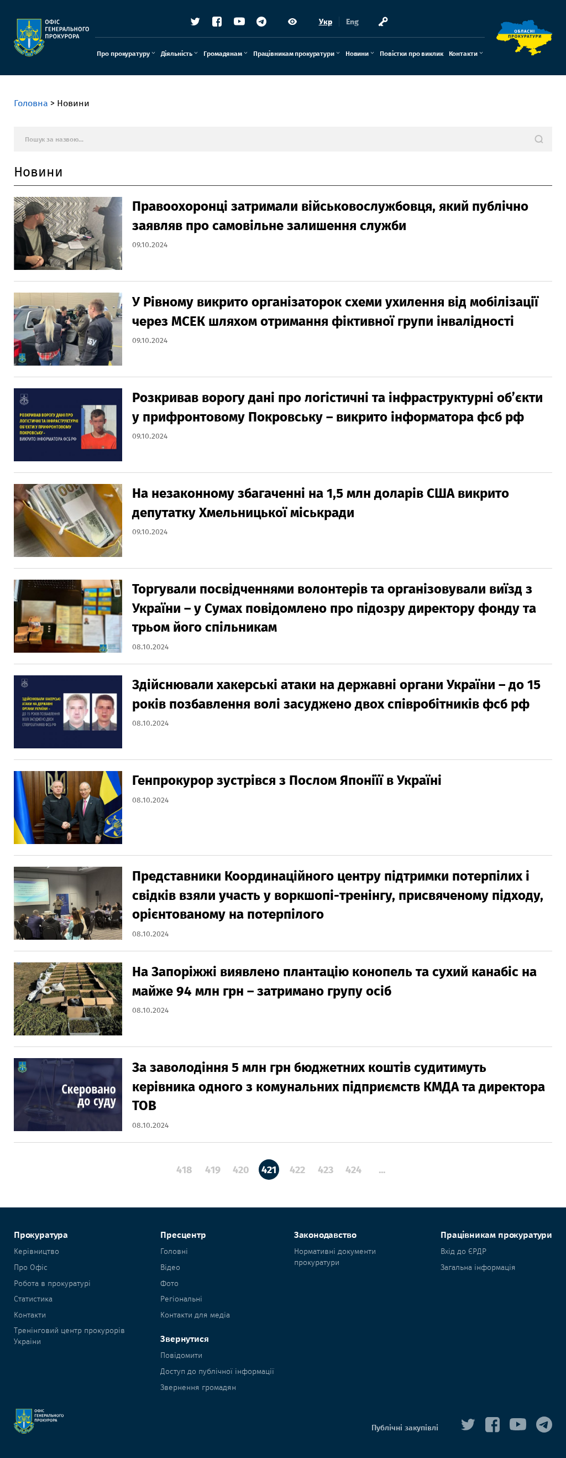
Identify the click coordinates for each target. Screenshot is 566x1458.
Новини (357, 54)
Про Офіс (31, 1267)
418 (184, 1170)
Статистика (33, 1299)
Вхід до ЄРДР (463, 1251)
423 (325, 1170)
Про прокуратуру (123, 54)
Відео (170, 1267)
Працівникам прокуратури (293, 54)
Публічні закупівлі (404, 1428)
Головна (31, 103)
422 (297, 1170)
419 (213, 1170)
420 (241, 1170)
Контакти (463, 54)
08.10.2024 (150, 647)
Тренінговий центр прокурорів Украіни (69, 1336)
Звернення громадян (198, 1387)
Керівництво (36, 1251)
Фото (169, 1283)
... (382, 1170)
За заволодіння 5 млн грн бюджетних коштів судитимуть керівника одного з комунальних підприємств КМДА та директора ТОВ (338, 1086)
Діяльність (177, 54)
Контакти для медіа (195, 1315)
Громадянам (222, 54)
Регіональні (181, 1299)
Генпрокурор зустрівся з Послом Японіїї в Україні (287, 780)
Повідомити (181, 1355)
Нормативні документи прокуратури (335, 1257)
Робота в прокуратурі (52, 1283)
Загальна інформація (478, 1267)
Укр (325, 22)
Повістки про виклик (411, 54)
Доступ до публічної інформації (217, 1371)
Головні (174, 1251)
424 (353, 1170)
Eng (352, 22)
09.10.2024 (149, 244)
